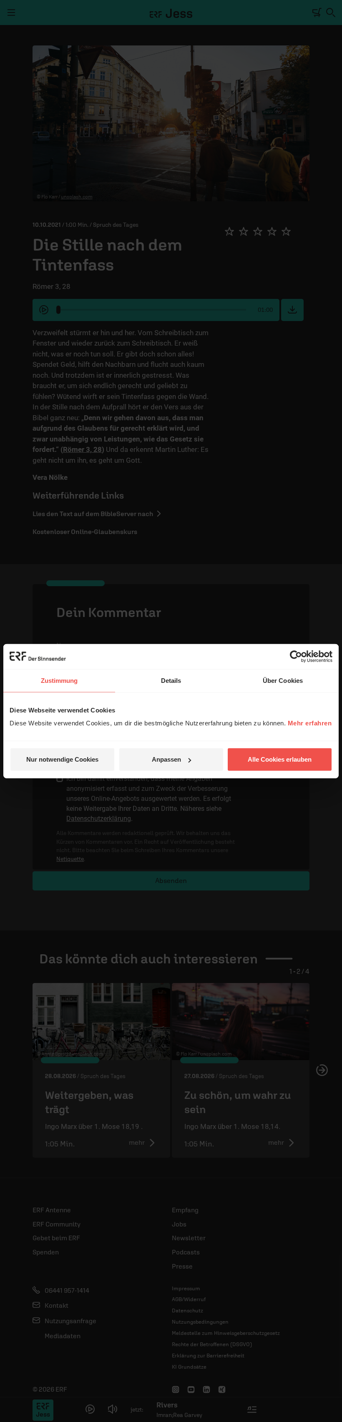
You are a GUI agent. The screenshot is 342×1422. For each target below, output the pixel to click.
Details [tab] (171, 680)
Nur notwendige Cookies (62, 759)
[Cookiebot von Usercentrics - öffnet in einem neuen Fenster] (295, 656)
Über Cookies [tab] (283, 680)
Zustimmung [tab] (59, 680)
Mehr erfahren (310, 723)
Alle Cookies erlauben (280, 759)
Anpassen (166, 759)
